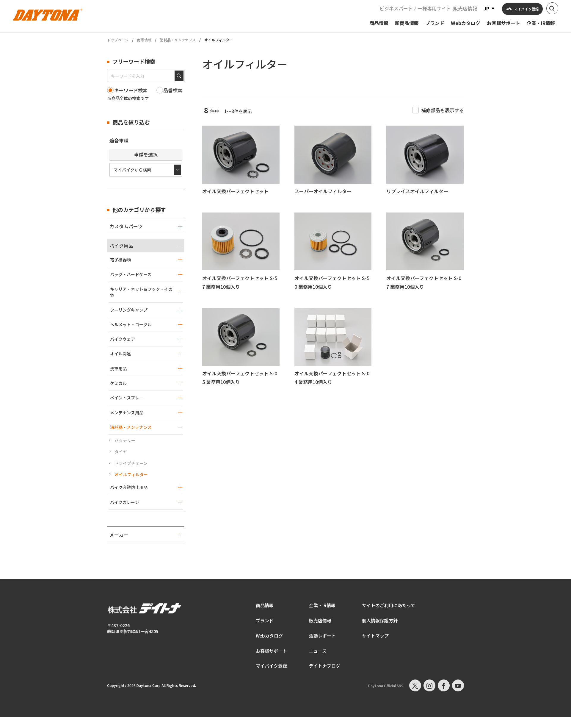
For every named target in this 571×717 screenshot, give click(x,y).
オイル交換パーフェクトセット (235, 191)
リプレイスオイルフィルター (417, 191)
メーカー (118, 534)
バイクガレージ (124, 502)
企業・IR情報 (322, 605)
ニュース (318, 651)
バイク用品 (121, 245)
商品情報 (144, 39)
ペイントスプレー (126, 398)
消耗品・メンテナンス (178, 39)
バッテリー (124, 440)
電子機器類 (120, 260)
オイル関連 (120, 354)
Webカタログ (269, 635)
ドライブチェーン (131, 463)
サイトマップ (375, 635)
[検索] (179, 76)
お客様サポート (271, 651)
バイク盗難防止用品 (129, 487)
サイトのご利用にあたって (388, 605)
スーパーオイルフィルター (323, 191)
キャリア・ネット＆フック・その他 (141, 292)
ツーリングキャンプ (129, 310)
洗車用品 (118, 368)
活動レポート (322, 635)
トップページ (117, 40)
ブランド (265, 620)
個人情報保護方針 (380, 620)
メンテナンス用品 (126, 412)
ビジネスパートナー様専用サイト (415, 8)
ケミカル (118, 383)
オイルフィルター (131, 474)
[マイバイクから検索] (145, 169)
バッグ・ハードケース (130, 274)
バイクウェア (122, 339)
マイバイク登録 (271, 666)
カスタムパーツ (126, 226)
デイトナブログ (324, 666)
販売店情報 (465, 8)
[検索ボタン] (552, 8)
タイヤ (120, 451)
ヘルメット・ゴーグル (131, 324)
